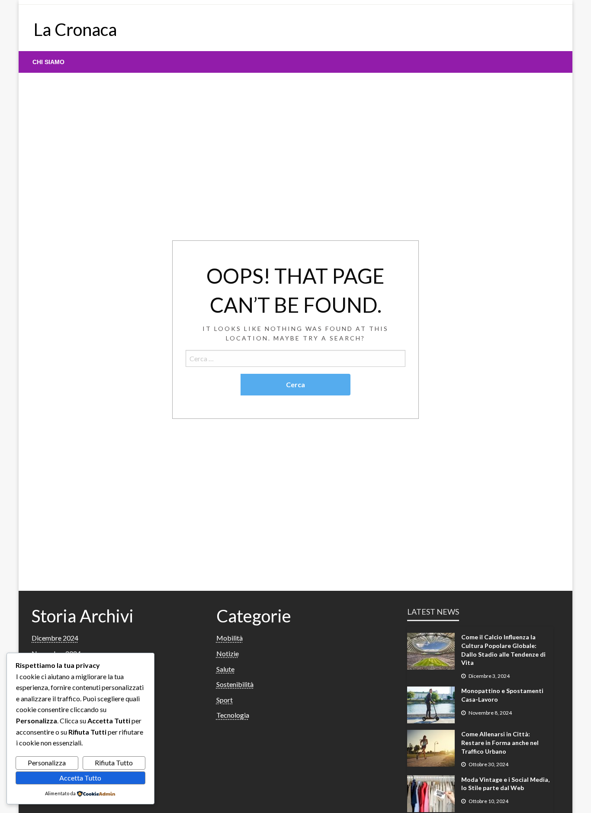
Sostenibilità (235, 684)
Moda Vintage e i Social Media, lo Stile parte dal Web (505, 784)
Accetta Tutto (80, 778)
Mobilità (229, 638)
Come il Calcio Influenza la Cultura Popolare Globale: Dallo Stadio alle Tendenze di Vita (503, 649)
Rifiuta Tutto (114, 762)
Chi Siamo (48, 61)
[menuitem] (48, 62)
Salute (225, 669)
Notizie (227, 653)
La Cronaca (75, 29)
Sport (224, 700)
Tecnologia (232, 715)
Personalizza (47, 762)
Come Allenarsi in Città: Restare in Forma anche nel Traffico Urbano (500, 742)
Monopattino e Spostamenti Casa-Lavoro (502, 695)
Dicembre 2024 (55, 638)
